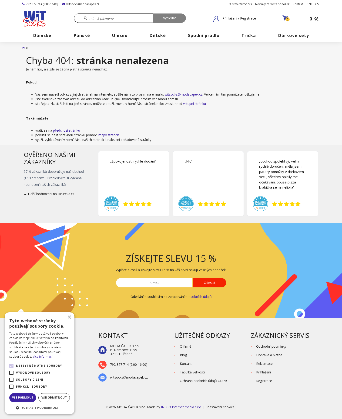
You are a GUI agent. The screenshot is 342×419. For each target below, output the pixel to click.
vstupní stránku (194, 103)
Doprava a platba (269, 355)
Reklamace (264, 363)
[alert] (39, 363)
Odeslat (209, 282)
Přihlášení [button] (263, 372)
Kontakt (298, 4)
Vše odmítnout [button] (54, 397)
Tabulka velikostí (192, 372)
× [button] (69, 317)
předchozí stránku (66, 130)
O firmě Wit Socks (240, 4)
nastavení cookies (221, 407)
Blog (183, 355)
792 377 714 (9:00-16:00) (42, 4)
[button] (234, 18)
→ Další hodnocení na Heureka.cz (49, 194)
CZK (309, 4)
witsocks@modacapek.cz (82, 4)
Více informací (42, 357)
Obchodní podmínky (271, 346)
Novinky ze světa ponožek (272, 4)
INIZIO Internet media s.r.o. (182, 407)
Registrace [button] (264, 381)
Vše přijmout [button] (23, 397)
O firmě (185, 346)
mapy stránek (108, 135)
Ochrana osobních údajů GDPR (203, 381)
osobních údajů (200, 296)
